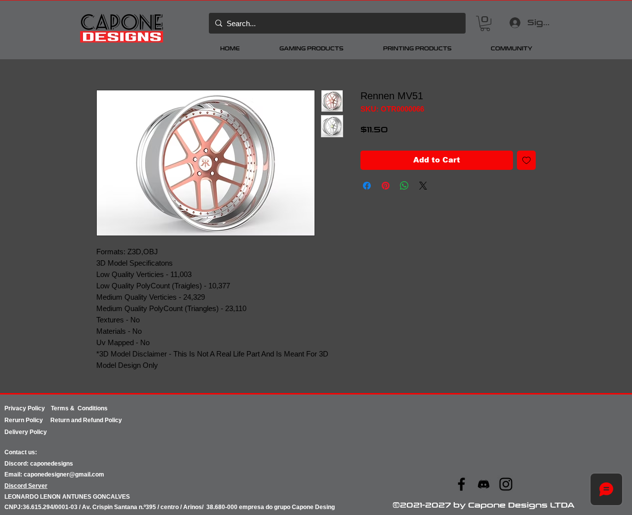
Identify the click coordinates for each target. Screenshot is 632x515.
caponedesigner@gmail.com (64, 474)
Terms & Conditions (79, 408)
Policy (38, 420)
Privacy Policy (27, 408)
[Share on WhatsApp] (404, 186)
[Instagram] (505, 484)
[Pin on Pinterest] (386, 186)
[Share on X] (423, 186)
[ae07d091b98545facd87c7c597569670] (483, 484)
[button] (485, 23)
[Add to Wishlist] (526, 160)
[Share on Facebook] (367, 186)
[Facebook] (461, 484)
